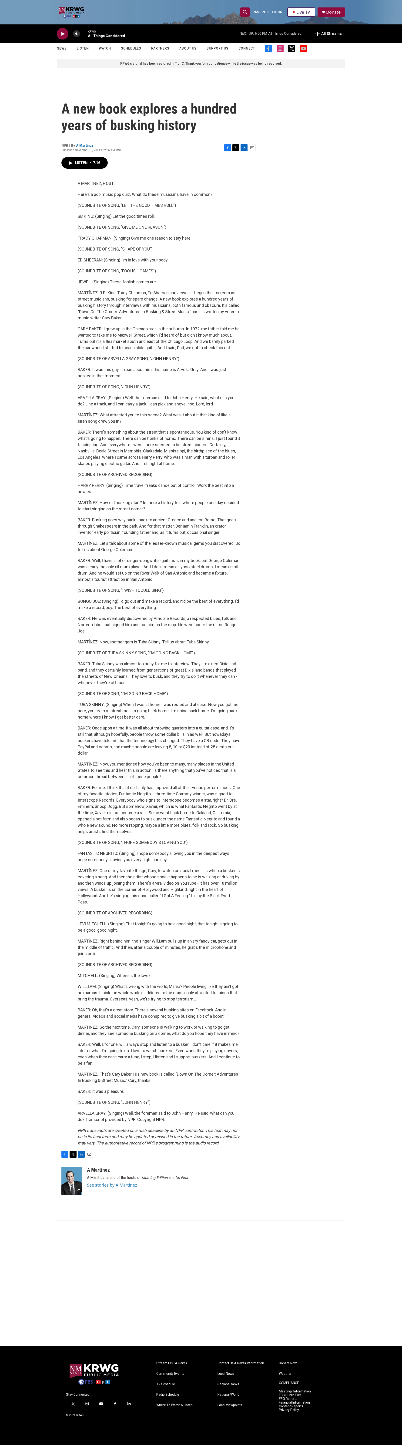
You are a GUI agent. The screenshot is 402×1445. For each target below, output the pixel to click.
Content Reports (291, 1406)
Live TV (303, 12)
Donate (333, 12)
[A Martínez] (71, 1181)
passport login (268, 12)
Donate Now (288, 1363)
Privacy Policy (289, 1410)
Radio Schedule (167, 1394)
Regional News (228, 1384)
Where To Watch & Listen (174, 1405)
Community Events (170, 1373)
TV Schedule (165, 1384)
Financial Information (294, 1402)
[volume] (76, 34)
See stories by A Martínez (112, 1185)
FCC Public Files (290, 1395)
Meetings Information (295, 1391)
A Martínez (84, 145)
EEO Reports (288, 1399)
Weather (285, 1373)
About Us (188, 48)
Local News (226, 1373)
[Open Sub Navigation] (70, 48)
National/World (228, 1394)
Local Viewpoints (230, 1405)
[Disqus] (201, 1283)
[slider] (84, 33)
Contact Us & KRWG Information (241, 1363)
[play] (62, 34)
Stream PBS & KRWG (171, 1363)
